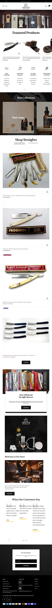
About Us (36, 583)
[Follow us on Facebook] (4, 600)
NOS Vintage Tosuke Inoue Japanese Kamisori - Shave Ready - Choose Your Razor (19, 355)
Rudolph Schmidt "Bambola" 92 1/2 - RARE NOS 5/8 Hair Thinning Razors (17, 302)
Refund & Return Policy (7, 586)
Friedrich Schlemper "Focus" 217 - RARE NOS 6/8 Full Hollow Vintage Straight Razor (19, 195)
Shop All (36, 581)
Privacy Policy (5, 581)
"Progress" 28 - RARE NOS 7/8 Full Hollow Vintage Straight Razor (15, 248)
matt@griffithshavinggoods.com (25, 591)
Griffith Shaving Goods (27, 595)
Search (36, 588)
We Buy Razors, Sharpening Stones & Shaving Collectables (10, 591)
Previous (23, 540)
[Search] (6, 6)
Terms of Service (6, 583)
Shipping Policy (6, 588)
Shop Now (26, 407)
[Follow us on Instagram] (9, 600)
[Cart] (48, 6)
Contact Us (37, 586)
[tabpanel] (13, 513)
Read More (9, 493)
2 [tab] (9, 540)
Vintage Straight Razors (19, 143)
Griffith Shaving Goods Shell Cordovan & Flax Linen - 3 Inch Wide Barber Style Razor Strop (31, 58)
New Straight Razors (33, 143)
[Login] (45, 6)
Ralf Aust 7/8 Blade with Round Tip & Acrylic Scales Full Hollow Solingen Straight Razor (11, 58)
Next (26, 540)
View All (26, 362)
